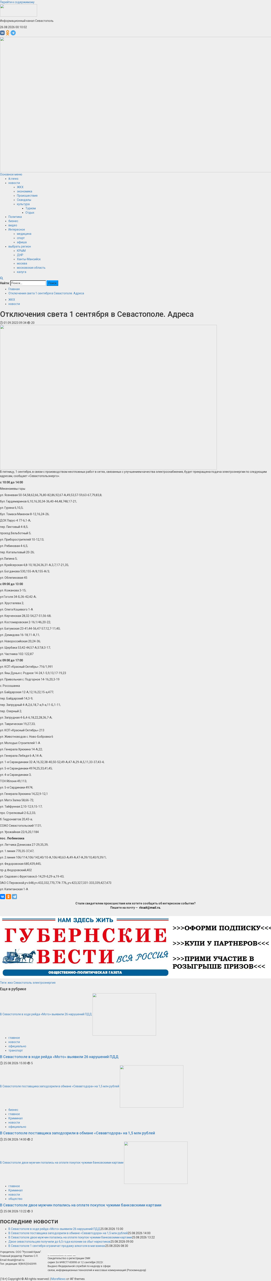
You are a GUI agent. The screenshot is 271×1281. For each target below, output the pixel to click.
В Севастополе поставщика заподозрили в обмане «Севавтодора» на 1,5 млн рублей (59, 1086)
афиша (22, 242)
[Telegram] (14, 896)
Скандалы (24, 200)
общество (15, 1198)
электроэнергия (44, 982)
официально (17, 1046)
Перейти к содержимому (17, 2)
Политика (15, 216)
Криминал (15, 1118)
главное (14, 1037)
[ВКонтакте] (2, 896)
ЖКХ (20, 187)
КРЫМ (21, 250)
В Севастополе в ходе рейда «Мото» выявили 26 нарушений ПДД (46, 1014)
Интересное (16, 229)
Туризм (30, 208)
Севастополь (23, 982)
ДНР (20, 255)
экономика (24, 191)
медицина (24, 233)
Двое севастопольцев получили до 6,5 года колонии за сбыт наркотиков (59, 1241)
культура (23, 204)
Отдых (29, 212)
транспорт (15, 1050)
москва (22, 263)
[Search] (1, 278)
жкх (10, 982)
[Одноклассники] (8, 896)
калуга (21, 272)
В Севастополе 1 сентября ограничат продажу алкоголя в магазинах (56, 1246)
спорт (21, 238)
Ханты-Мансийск (29, 259)
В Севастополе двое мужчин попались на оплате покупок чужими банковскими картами (61, 1162)
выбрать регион (19, 246)
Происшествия (27, 195)
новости (14, 183)
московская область (31, 267)
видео (12, 225)
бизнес (13, 221)
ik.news (13, 178)
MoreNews (58, 1279)
